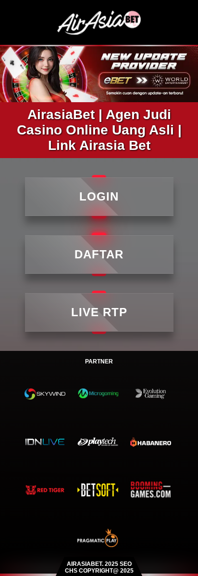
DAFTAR (99, 254)
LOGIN (99, 196)
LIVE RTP (99, 312)
